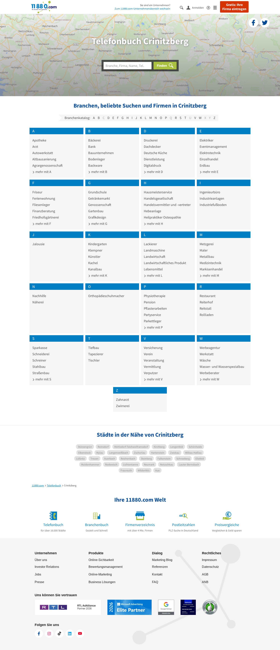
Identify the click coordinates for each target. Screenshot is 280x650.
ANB (205, 582)
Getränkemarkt (99, 198)
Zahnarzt (122, 399)
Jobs (38, 574)
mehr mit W (210, 379)
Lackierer (150, 244)
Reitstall (205, 308)
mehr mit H (154, 223)
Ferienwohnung (43, 198)
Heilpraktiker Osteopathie (162, 217)
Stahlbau (39, 366)
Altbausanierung (44, 159)
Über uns (41, 560)
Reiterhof (206, 302)
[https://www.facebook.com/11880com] (39, 633)
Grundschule (97, 192)
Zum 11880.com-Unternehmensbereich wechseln (142, 8)
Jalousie (38, 244)
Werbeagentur (210, 347)
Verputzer (151, 373)
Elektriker (206, 140)
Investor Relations (47, 566)
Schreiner (39, 360)
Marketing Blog (162, 560)
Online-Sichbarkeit (101, 560)
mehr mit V (154, 379)
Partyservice (152, 315)
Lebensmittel (153, 269)
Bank (92, 146)
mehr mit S (43, 379)
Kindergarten (97, 244)
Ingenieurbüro (210, 192)
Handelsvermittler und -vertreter (167, 204)
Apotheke (39, 140)
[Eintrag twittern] (265, 22)
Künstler (94, 256)
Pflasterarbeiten (155, 308)
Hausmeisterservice (158, 192)
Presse (39, 582)
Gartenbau (95, 211)
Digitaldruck (152, 165)
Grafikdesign (97, 217)
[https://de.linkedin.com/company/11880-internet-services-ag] (70, 633)
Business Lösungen (102, 582)
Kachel (93, 263)
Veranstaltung (154, 360)
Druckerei (151, 140)
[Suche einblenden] (183, 7)
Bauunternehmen (101, 153)
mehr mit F (43, 223)
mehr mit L (154, 275)
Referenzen (160, 566)
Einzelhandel (209, 159)
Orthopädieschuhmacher (106, 296)
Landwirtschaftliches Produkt (165, 263)
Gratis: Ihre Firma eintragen (234, 6)
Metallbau (207, 256)
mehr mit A (43, 172)
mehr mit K (98, 275)
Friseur (37, 192)
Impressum (209, 560)
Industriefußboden (213, 204)
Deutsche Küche (155, 153)
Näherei (38, 302)
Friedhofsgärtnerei (45, 217)
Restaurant (207, 296)
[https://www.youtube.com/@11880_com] (80, 633)
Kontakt (157, 574)
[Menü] (216, 7)
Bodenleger (96, 159)
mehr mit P (154, 327)
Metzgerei (207, 244)
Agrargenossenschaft (47, 165)
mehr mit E (210, 172)
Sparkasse (39, 347)
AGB (205, 574)
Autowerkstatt (42, 153)
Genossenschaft (99, 204)
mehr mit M (210, 275)
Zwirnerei (123, 406)
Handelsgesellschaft (158, 198)
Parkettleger (152, 321)
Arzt (35, 146)
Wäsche (205, 360)
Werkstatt (207, 354)
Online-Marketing (100, 574)
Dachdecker (152, 146)
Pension (149, 302)
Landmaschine (154, 250)
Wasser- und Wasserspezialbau (222, 366)
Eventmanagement (213, 146)
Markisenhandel (211, 269)
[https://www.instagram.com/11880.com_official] (49, 633)
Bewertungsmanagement (105, 566)
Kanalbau (95, 269)
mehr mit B (98, 172)
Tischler (94, 360)
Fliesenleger (41, 204)
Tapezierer (95, 354)
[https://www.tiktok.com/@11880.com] (59, 633)
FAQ (155, 582)
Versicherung (153, 347)
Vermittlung (152, 366)
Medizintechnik (210, 263)
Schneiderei (40, 354)
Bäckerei (94, 140)
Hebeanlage (152, 211)
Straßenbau (40, 373)
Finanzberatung (43, 211)
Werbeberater (209, 373)
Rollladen (207, 315)
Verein (148, 354)
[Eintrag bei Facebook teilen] (253, 22)
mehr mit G (98, 223)
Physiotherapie (154, 296)
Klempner (95, 250)
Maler (204, 250)
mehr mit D (154, 172)
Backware (95, 165)
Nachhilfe (39, 296)
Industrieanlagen (212, 198)
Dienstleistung (154, 159)
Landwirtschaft (154, 256)
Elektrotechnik (210, 153)
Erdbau (205, 165)
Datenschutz (210, 566)
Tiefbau (93, 347)
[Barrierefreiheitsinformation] (210, 7)
